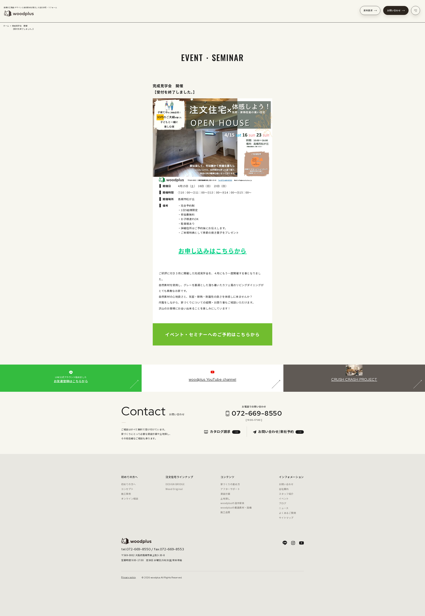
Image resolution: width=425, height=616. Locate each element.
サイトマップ (286, 517)
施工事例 (126, 493)
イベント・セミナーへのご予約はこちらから (212, 334)
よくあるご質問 (287, 512)
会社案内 (284, 489)
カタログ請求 (220, 431)
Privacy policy (128, 577)
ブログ (282, 503)
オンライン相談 (129, 498)
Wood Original (174, 489)
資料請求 (368, 10)
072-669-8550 (257, 413)
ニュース (284, 508)
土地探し (225, 498)
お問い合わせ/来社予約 (276, 431)
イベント (284, 498)
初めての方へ (128, 484)
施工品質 (225, 512)
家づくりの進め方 (230, 484)
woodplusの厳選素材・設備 (236, 507)
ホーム (6, 25)
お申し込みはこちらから (212, 250)
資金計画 (225, 493)
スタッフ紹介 (286, 493)
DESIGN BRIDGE (175, 484)
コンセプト (127, 489)
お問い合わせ (394, 10)
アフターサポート (230, 489)
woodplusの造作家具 (232, 503)
